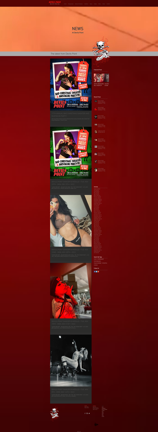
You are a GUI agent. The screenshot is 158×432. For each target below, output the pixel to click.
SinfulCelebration (97, 261)
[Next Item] (107, 78)
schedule (96, 265)
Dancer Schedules (104, 409)
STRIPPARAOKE (100, 259)
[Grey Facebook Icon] (85, 413)
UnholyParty (104, 263)
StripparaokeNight (97, 263)
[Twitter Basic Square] (96, 271)
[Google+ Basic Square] (98, 271)
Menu (102, 414)
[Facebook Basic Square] (94, 271)
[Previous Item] (95, 78)
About (103, 415)
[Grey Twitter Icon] (89, 413)
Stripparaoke (103, 408)
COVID (95, 259)
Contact (103, 416)
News (102, 411)
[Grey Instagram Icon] (87, 413)
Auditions (103, 410)
